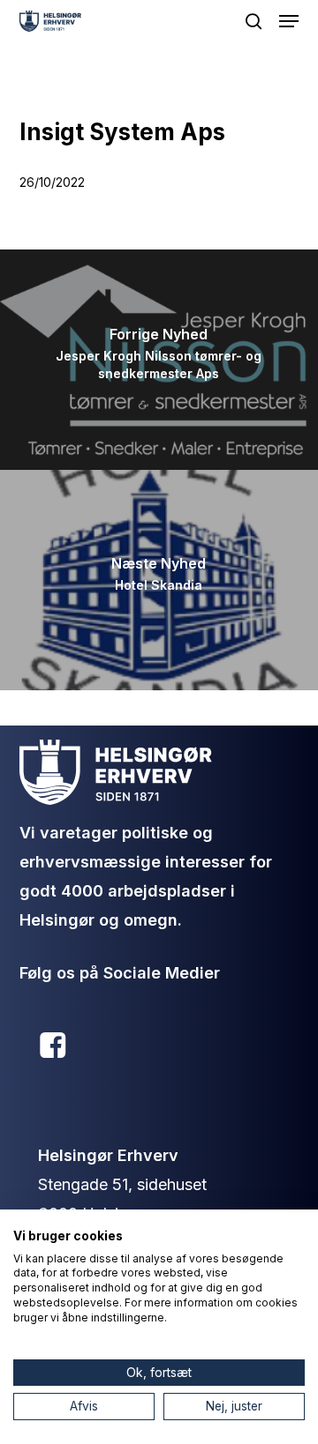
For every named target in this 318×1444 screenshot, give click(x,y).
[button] (289, 21)
